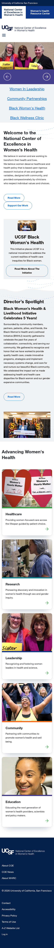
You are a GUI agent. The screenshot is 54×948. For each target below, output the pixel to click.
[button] (7, 77)
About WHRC (9, 878)
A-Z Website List (11, 928)
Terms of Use (9, 921)
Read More (14, 197)
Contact (6, 902)
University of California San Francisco (20, 3)
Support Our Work (18, 205)
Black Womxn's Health (27, 108)
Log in (5, 934)
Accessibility (8, 909)
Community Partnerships (27, 98)
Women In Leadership (27, 89)
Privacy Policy (9, 915)
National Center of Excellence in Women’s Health (13, 12)
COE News (8, 871)
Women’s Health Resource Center (40, 12)
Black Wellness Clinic (27, 117)
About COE (8, 865)
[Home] (24, 28)
